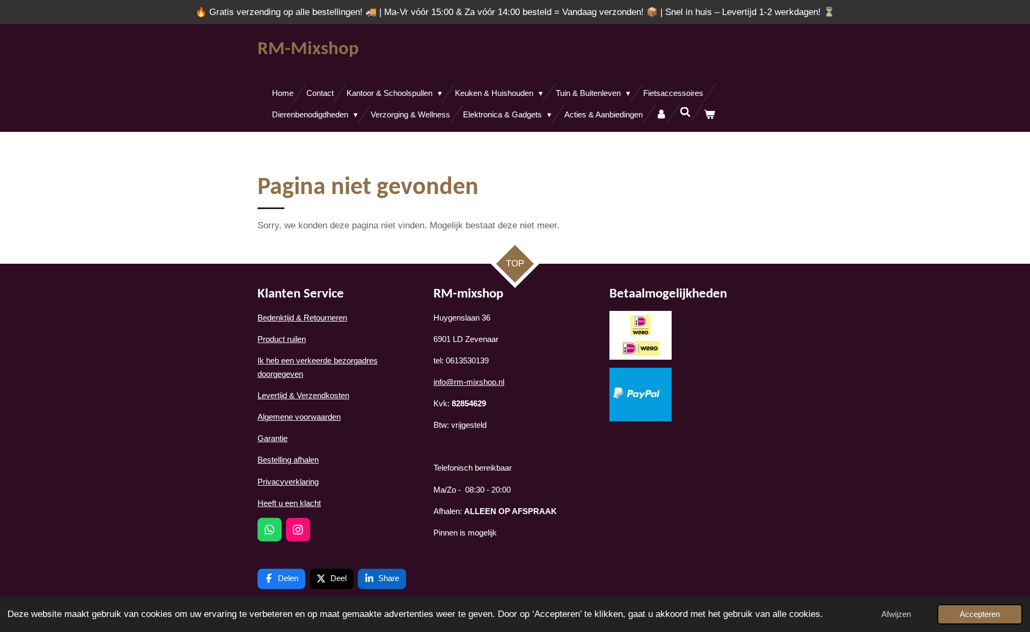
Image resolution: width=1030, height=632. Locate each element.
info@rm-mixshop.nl (468, 381)
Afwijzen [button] (896, 614)
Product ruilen (282, 339)
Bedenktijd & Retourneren (302, 317)
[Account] (661, 114)
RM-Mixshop (308, 49)
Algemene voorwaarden (299, 416)
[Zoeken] (685, 112)
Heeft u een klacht (289, 503)
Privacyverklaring (288, 481)
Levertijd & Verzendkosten (303, 395)
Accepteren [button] (980, 614)
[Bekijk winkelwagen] (709, 114)
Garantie (273, 438)
